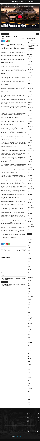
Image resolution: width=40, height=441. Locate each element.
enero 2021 (30, 162)
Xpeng (29, 402)
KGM (29, 313)
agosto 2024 (30, 94)
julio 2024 (29, 96)
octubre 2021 (30, 148)
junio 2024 (30, 97)
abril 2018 (29, 215)
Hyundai (29, 299)
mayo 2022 (30, 137)
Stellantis (29, 389)
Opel (29, 361)
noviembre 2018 (30, 204)
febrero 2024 (30, 104)
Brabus (29, 252)
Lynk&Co (29, 329)
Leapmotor (30, 323)
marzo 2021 (30, 159)
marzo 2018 (30, 216)
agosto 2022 (30, 132)
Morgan (29, 350)
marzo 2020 (30, 178)
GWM (29, 293)
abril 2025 (29, 82)
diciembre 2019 (30, 183)
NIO (28, 355)
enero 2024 (30, 105)
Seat (29, 380)
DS (28, 272)
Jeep (28, 310)
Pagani (29, 363)
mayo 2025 (30, 80)
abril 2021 (29, 158)
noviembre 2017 (30, 223)
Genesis (29, 290)
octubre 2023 (30, 110)
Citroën (29, 259)
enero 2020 (30, 181)
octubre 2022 (30, 129)
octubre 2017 (30, 224)
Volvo (29, 399)
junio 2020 (30, 173)
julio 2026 (29, 58)
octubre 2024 (30, 91)
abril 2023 (29, 120)
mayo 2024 (30, 99)
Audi (28, 244)
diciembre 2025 (30, 69)
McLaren (29, 340)
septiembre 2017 (31, 226)
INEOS (29, 302)
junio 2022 (30, 135)
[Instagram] (35, 431)
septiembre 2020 (31, 169)
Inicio (2, 4)
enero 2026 (30, 67)
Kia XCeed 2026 (30, 42)
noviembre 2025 (30, 70)
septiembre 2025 (31, 74)
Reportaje (29, 375)
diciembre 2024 (30, 88)
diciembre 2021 (30, 145)
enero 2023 (30, 124)
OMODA (29, 359)
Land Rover (30, 321)
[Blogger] (28, 431)
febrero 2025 (30, 85)
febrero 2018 (30, 218)
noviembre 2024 (30, 89)
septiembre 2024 (31, 93)
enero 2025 (30, 86)
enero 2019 (30, 200)
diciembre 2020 (30, 164)
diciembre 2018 (30, 202)
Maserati (29, 336)
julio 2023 (29, 115)
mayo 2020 (30, 175)
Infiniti (29, 304)
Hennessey (30, 294)
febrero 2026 (30, 66)
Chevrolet (29, 258)
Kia (28, 315)
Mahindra (29, 331)
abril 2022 (29, 139)
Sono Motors (30, 386)
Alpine (29, 240)
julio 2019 (29, 191)
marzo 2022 (30, 140)
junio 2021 (30, 154)
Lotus (29, 328)
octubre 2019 (30, 186)
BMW (29, 250)
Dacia (29, 263)
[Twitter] (4, 41)
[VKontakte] (38, 431)
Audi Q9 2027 (30, 50)
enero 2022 (30, 143)
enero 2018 (30, 219)
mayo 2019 (30, 194)
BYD (29, 256)
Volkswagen (30, 397)
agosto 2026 (30, 56)
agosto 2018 (30, 208)
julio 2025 (29, 77)
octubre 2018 (30, 205)
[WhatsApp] (9, 41)
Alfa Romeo (30, 239)
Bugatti (29, 253)
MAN (29, 332)
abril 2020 (29, 177)
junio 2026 (30, 59)
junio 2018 (30, 212)
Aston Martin (30, 242)
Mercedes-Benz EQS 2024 (21, 250)
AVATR (29, 245)
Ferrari (29, 282)
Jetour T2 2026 (30, 40)
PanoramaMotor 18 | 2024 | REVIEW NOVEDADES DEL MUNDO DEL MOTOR (6, 251)
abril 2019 (29, 196)
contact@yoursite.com (17, 436)
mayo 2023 (30, 118)
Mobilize (29, 348)
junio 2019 (30, 193)
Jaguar (29, 309)
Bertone (29, 248)
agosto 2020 (30, 170)
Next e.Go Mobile (31, 351)
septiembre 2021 (31, 150)
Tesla (29, 394)
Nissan (29, 356)
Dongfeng (29, 269)
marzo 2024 (30, 102)
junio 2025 (30, 78)
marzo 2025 (30, 83)
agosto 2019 (30, 189)
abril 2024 (29, 101)
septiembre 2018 (31, 207)
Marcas (5, 4)
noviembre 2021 (30, 147)
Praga (29, 369)
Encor (29, 275)
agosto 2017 (30, 227)
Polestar (29, 366)
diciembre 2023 (30, 107)
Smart (29, 385)
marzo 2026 (30, 64)
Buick (29, 255)
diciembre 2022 (30, 126)
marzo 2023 (30, 121)
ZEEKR (29, 404)
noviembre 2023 (30, 108)
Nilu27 (29, 353)
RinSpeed (29, 377)
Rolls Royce (30, 378)
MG (28, 343)
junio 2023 (30, 116)
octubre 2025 (30, 72)
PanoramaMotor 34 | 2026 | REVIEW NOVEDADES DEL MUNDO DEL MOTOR (33, 45)
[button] (38, 1)
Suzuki (29, 393)
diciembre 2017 (30, 221)
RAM (29, 372)
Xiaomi (29, 401)
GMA (29, 291)
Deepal (29, 264)
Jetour (29, 312)
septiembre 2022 (31, 131)
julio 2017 (29, 229)
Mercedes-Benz (30, 342)
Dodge (29, 267)
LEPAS (29, 324)
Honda (29, 297)
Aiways (29, 237)
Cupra (9, 4)
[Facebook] (2, 41)
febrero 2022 (30, 142)
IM (28, 301)
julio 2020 (29, 172)
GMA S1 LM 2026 (31, 48)
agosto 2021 (30, 151)
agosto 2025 (30, 75)
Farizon (29, 278)
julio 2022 (29, 134)
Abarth (29, 236)
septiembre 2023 (31, 112)
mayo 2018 (30, 213)
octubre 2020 (30, 167)
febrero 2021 (30, 161)
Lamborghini (30, 318)
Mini (28, 345)
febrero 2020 (30, 180)
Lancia (29, 320)
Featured (29, 280)
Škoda (29, 383)
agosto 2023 (30, 113)
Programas (30, 370)
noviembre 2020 (30, 166)
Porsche (29, 367)
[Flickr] (33, 431)
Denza (29, 266)
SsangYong (30, 388)
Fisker (29, 285)
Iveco (29, 305)
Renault (29, 374)
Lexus (29, 326)
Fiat (28, 283)
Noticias (29, 358)
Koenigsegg (30, 317)
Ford (29, 286)
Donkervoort (30, 271)
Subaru (29, 391)
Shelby (29, 382)
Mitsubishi (29, 347)
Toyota (29, 396)
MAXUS (29, 337)
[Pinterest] (7, 41)
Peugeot (29, 364)
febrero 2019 (30, 199)
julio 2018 (29, 210)
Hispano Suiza (30, 296)
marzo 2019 (30, 197)
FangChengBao (30, 277)
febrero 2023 (30, 123)
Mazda (29, 339)
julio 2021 (29, 153)
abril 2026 (29, 62)
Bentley (29, 247)
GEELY (29, 288)
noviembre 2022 (30, 127)
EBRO (29, 274)
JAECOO (29, 307)
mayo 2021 (30, 156)
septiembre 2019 (31, 188)
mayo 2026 (30, 61)
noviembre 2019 (30, 185)
